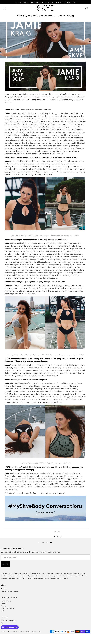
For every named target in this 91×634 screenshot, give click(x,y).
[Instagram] (43, 542)
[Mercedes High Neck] (65, 457)
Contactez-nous (6, 601)
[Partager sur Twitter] (58, 537)
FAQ (2, 611)
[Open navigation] (4, 8)
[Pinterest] (46, 542)
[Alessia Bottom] (65, 349)
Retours (3, 606)
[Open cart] (86, 8)
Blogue (3, 623)
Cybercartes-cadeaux (7, 608)
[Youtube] (51, 542)
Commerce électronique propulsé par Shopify (26, 632)
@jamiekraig (59, 493)
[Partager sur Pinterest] (60, 537)
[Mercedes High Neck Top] (65, 230)
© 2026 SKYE (5, 632)
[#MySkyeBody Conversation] (45, 520)
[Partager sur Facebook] (55, 537)
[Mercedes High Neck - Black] (25, 230)
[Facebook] (39, 542)
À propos (4, 589)
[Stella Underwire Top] (25, 349)
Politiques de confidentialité (9, 591)
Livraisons (4, 603)
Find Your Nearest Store (8, 620)
